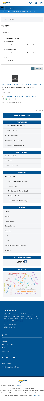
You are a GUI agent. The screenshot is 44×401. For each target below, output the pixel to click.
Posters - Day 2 (13, 196)
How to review (9, 161)
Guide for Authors (11, 131)
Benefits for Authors (11, 136)
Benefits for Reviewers (12, 156)
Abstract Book (10, 176)
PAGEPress (14, 318)
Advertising (6, 351)
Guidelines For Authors (10, 367)
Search (38, 68)
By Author (7, 58)
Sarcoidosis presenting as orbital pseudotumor (21, 84)
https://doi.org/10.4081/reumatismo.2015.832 (20, 96)
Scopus (7, 216)
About (4, 341)
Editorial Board (7, 344)
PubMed (7, 211)
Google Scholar (10, 226)
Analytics (8, 250)
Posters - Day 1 (13, 186)
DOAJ (7, 241)
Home (5, 20)
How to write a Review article (14, 145)
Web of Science (10, 221)
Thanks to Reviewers (11, 166)
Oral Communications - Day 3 (18, 201)
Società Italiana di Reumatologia (15, 245)
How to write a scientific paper (15, 140)
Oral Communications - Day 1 (18, 181)
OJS (21, 321)
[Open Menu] (2, 8)
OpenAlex (8, 231)
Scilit (6, 236)
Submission (6, 364)
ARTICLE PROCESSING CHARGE (15, 126)
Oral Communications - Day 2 (18, 191)
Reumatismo (10, 8)
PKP (12, 321)
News (4, 348)
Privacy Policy (35, 395)
